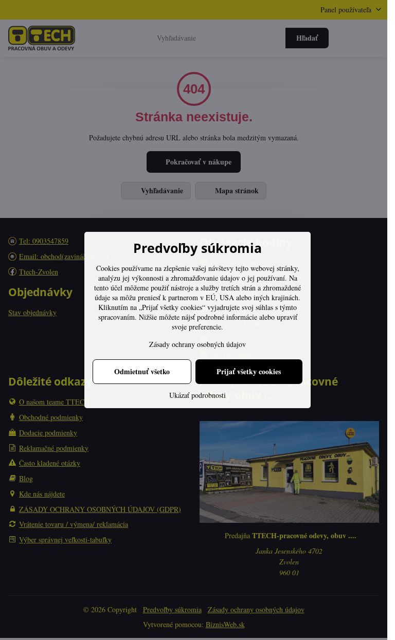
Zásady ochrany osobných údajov (197, 344)
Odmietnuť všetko (142, 371)
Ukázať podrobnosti (197, 395)
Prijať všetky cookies (249, 371)
